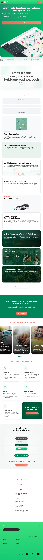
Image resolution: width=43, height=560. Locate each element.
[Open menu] (2, 2)
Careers (4, 541)
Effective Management (21, 102)
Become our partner (33, 536)
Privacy (17, 546)
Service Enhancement (21, 105)
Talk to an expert (21, 313)
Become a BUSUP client (21, 464)
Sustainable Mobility (21, 112)
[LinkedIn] (39, 525)
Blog (3, 546)
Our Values (5, 543)
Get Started (21, 22)
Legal (17, 541)
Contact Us (11, 529)
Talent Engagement (21, 109)
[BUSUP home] (6, 2)
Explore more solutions (20, 286)
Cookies (17, 543)
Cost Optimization (21, 99)
